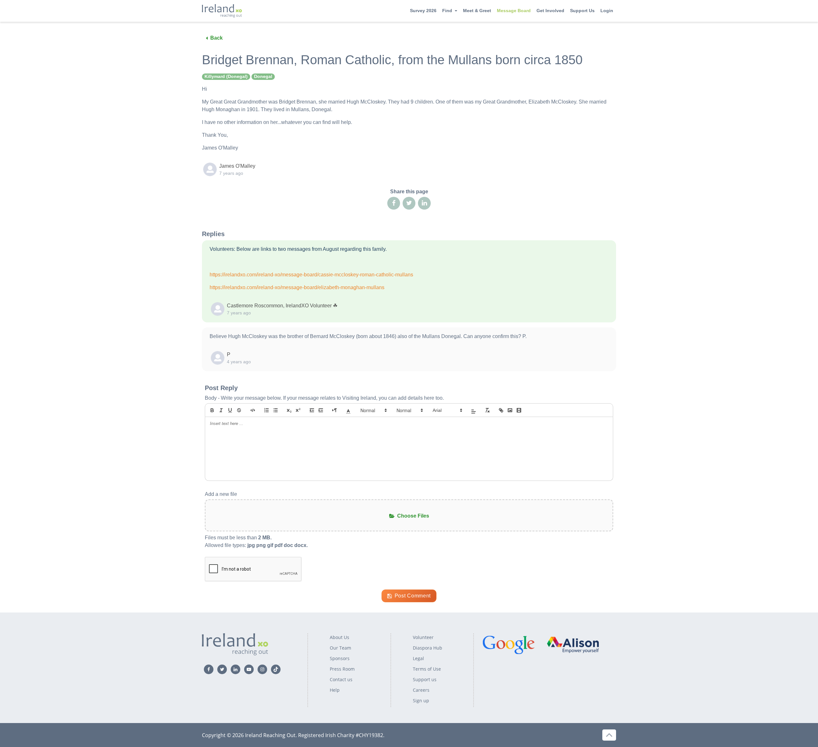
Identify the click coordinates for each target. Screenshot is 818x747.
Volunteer (423, 637)
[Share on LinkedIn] (424, 203)
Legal (418, 658)
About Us (339, 637)
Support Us (582, 10)
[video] (518, 410)
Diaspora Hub (427, 648)
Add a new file (221, 494)
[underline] (230, 410)
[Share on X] (409, 203)
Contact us (341, 679)
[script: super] (298, 410)
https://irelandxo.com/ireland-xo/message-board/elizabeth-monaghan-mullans (297, 287)
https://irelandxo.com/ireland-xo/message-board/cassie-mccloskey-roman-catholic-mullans (311, 274)
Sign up (421, 700)
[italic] (221, 410)
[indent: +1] (320, 410)
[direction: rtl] (334, 410)
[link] (501, 410)
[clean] (487, 410)
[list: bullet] (275, 410)
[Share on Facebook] (393, 203)
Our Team (340, 648)
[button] (348, 410)
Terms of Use (427, 669)
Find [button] (447, 10)
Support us (424, 679)
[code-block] (252, 410)
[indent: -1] (311, 410)
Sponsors (340, 658)
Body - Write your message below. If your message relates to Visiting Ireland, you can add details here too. (324, 398)
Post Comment (413, 595)
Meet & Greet (477, 10)
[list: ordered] (266, 410)
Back (216, 38)
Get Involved (550, 10)
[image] (509, 410)
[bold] (212, 410)
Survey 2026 (423, 10)
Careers (421, 690)
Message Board (514, 10)
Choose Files (413, 516)
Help (335, 690)
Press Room (342, 669)
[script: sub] (289, 410)
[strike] (239, 410)
